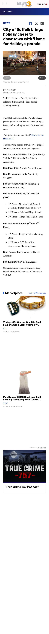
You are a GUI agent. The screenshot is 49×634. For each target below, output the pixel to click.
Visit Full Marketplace (37, 293)
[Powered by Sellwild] (42, 448)
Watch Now (41, 4)
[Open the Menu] (4, 4)
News (6, 23)
